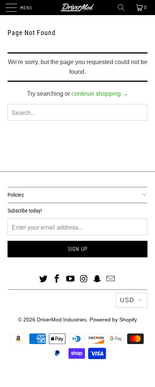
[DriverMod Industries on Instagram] (84, 279)
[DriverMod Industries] (77, 7)
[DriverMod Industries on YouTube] (70, 279)
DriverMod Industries (62, 320)
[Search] (122, 7)
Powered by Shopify (113, 320)
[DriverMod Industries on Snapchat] (97, 279)
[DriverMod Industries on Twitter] (43, 279)
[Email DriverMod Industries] (110, 279)
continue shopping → (99, 93)
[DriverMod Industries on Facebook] (57, 279)
